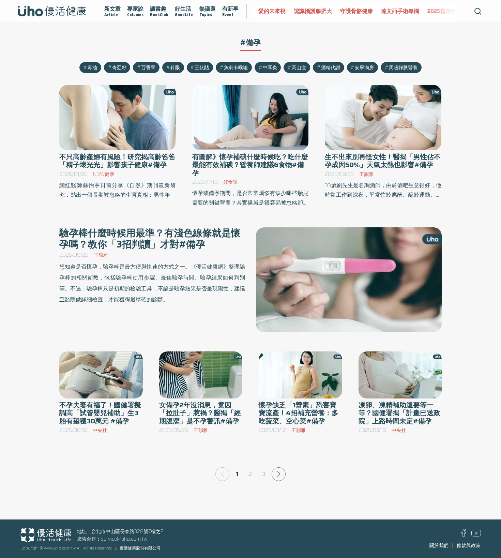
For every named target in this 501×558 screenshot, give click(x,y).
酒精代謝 (330, 67)
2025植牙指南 (444, 11)
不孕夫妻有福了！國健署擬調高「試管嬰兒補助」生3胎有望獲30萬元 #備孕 (100, 412)
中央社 (100, 430)
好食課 (230, 182)
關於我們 (439, 545)
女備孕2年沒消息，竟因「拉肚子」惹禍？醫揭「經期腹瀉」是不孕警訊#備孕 (200, 412)
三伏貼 (202, 67)
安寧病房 (364, 67)
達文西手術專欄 (400, 11)
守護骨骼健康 (356, 11)
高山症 (299, 67)
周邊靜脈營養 (403, 67)
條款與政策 (469, 545)
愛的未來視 (272, 11)
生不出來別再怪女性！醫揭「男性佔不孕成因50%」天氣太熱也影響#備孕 (383, 160)
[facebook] (463, 535)
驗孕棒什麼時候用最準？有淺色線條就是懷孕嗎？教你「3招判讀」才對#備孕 (150, 238)
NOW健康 (103, 174)
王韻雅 (366, 174)
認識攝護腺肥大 (313, 11)
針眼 (175, 67)
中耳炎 (270, 67)
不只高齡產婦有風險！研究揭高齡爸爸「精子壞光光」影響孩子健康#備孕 (117, 160)
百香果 (148, 67)
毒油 (92, 67)
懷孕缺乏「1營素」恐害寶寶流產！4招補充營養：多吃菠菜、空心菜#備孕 (298, 412)
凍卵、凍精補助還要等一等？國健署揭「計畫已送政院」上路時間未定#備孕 (399, 412)
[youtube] (476, 535)
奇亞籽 (119, 67)
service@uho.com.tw (124, 539)
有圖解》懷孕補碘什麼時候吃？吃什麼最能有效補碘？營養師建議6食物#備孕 (250, 164)
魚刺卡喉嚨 (236, 67)
